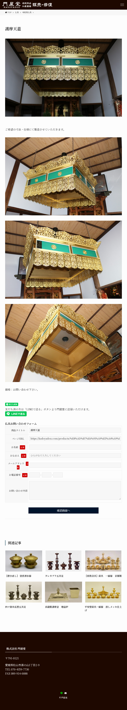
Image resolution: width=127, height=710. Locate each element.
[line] (61, 693)
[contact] (65, 693)
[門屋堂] (27, 5)
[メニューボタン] (122, 5)
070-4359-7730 (20, 669)
